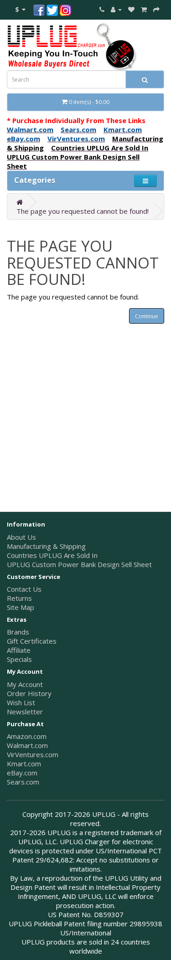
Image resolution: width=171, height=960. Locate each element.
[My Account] (116, 9)
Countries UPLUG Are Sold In (52, 555)
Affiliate (19, 650)
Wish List (21, 702)
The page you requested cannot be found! (82, 211)
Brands (18, 631)
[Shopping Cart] (144, 9)
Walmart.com (27, 745)
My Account (25, 684)
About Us (21, 537)
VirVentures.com (32, 754)
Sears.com (23, 781)
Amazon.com (27, 736)
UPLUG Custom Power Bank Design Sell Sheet (79, 564)
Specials (19, 659)
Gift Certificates (32, 640)
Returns (19, 598)
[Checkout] (156, 9)
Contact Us (24, 589)
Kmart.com (24, 763)
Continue (146, 316)
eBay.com (22, 772)
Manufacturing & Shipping (46, 546)
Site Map (20, 607)
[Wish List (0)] (131, 9)
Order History (29, 693)
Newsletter (25, 711)
